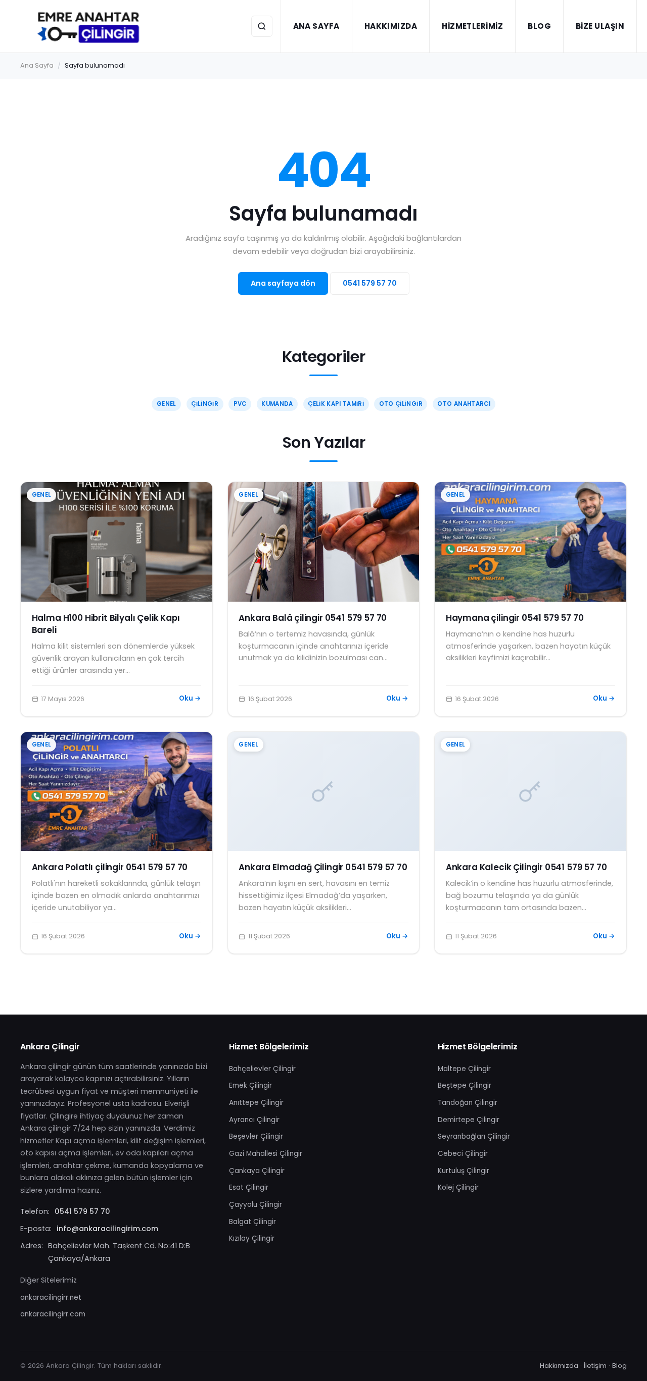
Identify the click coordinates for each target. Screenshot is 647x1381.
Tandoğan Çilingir (467, 1102)
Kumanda (277, 404)
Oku (190, 698)
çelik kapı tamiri (336, 404)
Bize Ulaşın (600, 26)
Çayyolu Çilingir (255, 1204)
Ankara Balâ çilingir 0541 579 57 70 (313, 618)
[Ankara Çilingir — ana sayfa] (89, 26)
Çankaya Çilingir (257, 1171)
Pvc (240, 404)
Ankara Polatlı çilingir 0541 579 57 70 (110, 867)
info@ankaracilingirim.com (107, 1229)
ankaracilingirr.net (50, 1297)
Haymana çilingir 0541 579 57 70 (515, 618)
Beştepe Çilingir (464, 1085)
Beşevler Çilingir (256, 1136)
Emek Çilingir (250, 1085)
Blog (539, 26)
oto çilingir (401, 404)
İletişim (595, 1365)
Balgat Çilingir (252, 1222)
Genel (166, 404)
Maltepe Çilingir (464, 1069)
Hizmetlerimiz (472, 26)
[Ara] (261, 26)
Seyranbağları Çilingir (474, 1136)
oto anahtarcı (463, 404)
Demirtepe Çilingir (468, 1120)
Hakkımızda (391, 26)
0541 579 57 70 (370, 283)
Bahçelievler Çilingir (262, 1069)
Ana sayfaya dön (283, 283)
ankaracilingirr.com (52, 1314)
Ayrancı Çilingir (254, 1120)
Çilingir (204, 404)
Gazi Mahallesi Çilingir (265, 1153)
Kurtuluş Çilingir (463, 1171)
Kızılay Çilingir (251, 1238)
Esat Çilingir (248, 1187)
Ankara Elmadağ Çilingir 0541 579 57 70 (323, 867)
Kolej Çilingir (458, 1187)
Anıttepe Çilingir (256, 1102)
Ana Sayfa (316, 26)
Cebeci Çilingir (463, 1153)
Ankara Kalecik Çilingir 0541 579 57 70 (526, 867)
